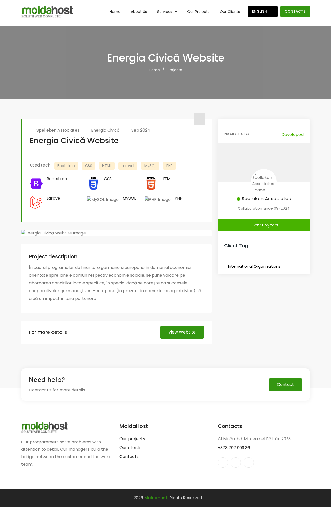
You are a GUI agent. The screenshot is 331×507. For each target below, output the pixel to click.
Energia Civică (105, 130)
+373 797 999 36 (234, 448)
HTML (106, 165)
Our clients (230, 11)
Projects (175, 69)
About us (139, 11)
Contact (285, 385)
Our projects (198, 11)
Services (165, 11)
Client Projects (264, 225)
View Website (182, 332)
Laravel (128, 165)
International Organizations (254, 266)
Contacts (295, 11)
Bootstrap (66, 165)
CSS (88, 165)
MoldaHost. (156, 498)
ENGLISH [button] (260, 11)
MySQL (150, 165)
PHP (169, 165)
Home (115, 11)
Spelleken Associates (57, 130)
